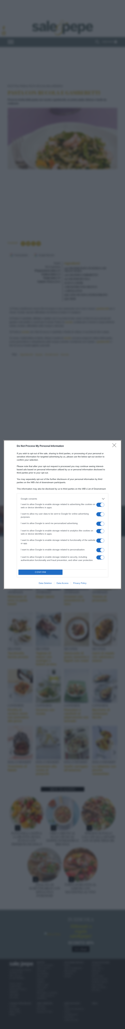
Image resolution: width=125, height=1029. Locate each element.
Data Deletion (45, 583)
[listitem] (62, 498)
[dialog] (62, 514)
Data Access (62, 583)
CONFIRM (40, 572)
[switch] (100, 505)
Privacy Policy (79, 583)
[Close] (115, 446)
